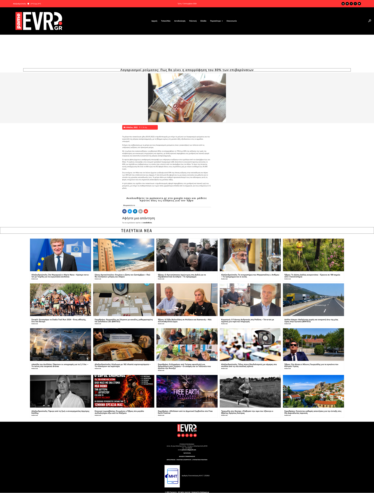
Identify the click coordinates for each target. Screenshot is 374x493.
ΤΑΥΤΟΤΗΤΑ (187, 453)
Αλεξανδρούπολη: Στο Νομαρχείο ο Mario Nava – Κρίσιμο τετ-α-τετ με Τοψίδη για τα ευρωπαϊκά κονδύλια (60, 275)
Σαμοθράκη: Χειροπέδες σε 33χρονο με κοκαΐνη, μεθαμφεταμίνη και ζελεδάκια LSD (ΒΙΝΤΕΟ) (124, 320)
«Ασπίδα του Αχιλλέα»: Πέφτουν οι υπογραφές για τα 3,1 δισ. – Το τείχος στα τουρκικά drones (59, 365)
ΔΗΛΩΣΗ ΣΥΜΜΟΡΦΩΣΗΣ (187, 456)
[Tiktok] (351, 3)
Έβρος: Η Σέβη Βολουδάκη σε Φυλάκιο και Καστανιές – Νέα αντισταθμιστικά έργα (184, 320)
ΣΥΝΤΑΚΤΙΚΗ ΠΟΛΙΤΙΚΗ (199, 460)
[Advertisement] (187, 49)
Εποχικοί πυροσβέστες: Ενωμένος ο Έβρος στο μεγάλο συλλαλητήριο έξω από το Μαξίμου (119, 412)
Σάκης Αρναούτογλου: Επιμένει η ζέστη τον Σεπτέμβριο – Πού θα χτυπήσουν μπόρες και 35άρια (122, 275)
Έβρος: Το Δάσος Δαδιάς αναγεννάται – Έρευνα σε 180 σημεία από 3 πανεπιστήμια (312, 275)
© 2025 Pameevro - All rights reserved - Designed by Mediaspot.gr (187, 492)
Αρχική (154, 21)
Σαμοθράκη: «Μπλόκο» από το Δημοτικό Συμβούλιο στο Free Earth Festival (185, 412)
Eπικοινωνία (232, 21)
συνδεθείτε (147, 223)
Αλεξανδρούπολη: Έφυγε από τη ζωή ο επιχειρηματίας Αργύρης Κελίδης (60, 412)
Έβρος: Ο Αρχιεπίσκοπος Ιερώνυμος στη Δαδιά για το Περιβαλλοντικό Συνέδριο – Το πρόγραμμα (182, 275)
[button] (370, 21)
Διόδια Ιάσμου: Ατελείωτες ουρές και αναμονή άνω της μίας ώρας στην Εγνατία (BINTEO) (311, 320)
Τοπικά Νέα (165, 21)
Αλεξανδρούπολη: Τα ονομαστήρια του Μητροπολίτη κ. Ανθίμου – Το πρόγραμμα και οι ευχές (250, 275)
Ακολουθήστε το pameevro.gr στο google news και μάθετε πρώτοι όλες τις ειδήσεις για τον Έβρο (166, 199)
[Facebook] (347, 3)
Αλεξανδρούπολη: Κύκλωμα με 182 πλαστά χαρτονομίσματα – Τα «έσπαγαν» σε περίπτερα (122, 365)
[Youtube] (359, 3)
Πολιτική (193, 21)
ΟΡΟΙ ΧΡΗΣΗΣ (171, 460)
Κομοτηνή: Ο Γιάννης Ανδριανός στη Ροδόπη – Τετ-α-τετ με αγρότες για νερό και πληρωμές (247, 320)
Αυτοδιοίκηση (179, 21)
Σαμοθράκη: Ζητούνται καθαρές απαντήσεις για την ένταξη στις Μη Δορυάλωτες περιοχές (312, 412)
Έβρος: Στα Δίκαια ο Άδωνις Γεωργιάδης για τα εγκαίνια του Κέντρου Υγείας (311, 365)
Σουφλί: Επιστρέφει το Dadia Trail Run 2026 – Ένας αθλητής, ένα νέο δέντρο (58, 320)
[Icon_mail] (343, 3)
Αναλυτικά (34, 279)
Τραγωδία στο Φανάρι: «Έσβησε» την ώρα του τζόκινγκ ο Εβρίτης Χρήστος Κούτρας (247, 412)
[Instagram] (355, 3)
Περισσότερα (215, 21)
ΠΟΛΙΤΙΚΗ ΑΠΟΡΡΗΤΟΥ (184, 460)
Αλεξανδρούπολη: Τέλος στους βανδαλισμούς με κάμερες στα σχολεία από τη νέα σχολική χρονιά (249, 365)
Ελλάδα (203, 21)
